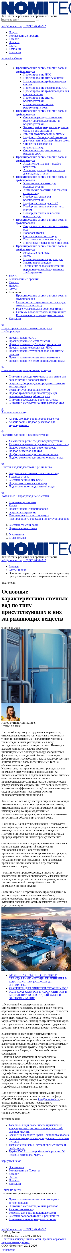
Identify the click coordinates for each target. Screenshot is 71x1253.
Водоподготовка (33, 232)
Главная (14, 566)
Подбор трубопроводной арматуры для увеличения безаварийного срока (46, 139)
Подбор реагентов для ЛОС (40, 203)
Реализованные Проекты (24, 1170)
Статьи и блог (17, 569)
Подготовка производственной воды (46, 242)
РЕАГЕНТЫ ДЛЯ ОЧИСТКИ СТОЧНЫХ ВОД (38, 988)
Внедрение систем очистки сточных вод (34, 473)
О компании (16, 534)
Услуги (13, 32)
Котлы (27, 255)
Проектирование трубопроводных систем (35, 344)
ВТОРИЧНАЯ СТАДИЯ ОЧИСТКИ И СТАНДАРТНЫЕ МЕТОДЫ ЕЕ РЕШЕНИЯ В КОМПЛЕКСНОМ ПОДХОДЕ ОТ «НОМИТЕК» (38, 980)
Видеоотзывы (17, 537)
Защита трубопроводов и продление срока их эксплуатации (45, 129)
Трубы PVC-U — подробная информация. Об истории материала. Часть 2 (37, 1153)
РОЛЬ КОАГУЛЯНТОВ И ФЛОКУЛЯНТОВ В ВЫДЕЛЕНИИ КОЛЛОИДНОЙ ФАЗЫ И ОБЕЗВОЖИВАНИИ (38, 995)
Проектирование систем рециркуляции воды (38, 106)
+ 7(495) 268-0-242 (34, 26)
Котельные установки (36, 252)
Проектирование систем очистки (43, 77)
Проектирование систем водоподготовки (38, 99)
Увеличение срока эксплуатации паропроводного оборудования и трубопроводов (43, 269)
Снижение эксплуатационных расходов (41, 302)
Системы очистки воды (23, 524)
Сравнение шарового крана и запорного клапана (39, 1134)
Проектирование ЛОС (37, 74)
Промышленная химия (23, 528)
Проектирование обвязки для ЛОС (45, 87)
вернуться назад (11, 1160)
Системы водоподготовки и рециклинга (41, 312)
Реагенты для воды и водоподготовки (39, 308)
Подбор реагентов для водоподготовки (37, 198)
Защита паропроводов (37, 262)
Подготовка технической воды (42, 239)
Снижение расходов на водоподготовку (37, 145)
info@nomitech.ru (11, 26)
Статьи (13, 45)
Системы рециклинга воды (40, 236)
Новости (14, 42)
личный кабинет (11, 58)
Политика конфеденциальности (21, 1239)
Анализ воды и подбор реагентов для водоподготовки (44, 172)
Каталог (14, 38)
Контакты (15, 52)
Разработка (8, 1249)
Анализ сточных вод (29, 305)
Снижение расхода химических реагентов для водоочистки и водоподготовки (42, 121)
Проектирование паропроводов (43, 259)
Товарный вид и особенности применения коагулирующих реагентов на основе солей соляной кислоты (36, 1128)
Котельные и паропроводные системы (40, 315)
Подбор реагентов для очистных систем (33, 454)
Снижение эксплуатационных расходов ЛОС (37, 402)
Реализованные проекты (24, 35)
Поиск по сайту (11, 1189)
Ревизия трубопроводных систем (43, 133)
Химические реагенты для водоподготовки (39, 185)
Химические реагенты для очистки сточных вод (39, 444)
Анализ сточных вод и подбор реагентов (34, 418)
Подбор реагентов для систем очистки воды (36, 457)
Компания (15, 48)
